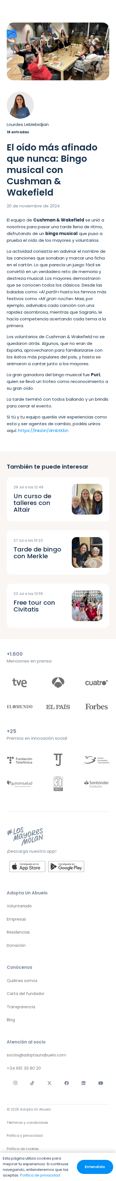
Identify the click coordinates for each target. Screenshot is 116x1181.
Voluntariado (19, 906)
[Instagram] (15, 1083)
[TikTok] (32, 1083)
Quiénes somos (22, 980)
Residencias (18, 932)
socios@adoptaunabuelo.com (36, 1055)
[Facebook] (66, 1083)
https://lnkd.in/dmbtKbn (43, 430)
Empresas (16, 919)
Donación (16, 945)
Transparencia (21, 1006)
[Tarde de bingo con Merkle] (87, 552)
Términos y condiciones (27, 1122)
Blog (11, 1020)
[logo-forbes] (96, 706)
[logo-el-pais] (58, 706)
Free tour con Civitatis (34, 606)
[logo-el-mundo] (19, 706)
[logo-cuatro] (96, 682)
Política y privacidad (25, 1135)
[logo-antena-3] (58, 682)
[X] (49, 1083)
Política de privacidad (40, 1175)
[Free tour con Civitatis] (87, 605)
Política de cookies (23, 1148)
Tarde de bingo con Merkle (37, 552)
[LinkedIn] (83, 1083)
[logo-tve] (19, 682)
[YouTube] (100, 1083)
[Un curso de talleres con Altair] (87, 499)
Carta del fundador (25, 993)
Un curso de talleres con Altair (32, 503)
